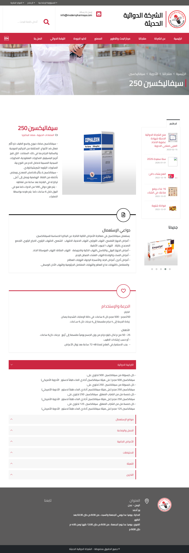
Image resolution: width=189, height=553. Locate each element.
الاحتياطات (128, 452)
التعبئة (130, 463)
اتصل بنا (38, 38)
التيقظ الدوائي (57, 38)
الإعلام (30, 3)
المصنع (98, 38)
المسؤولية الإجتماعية (47, 3)
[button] (170, 269)
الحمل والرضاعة (125, 430)
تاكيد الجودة (79, 38)
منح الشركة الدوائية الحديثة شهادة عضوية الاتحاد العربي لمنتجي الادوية (161, 140)
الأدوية (153, 74)
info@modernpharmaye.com (76, 15)
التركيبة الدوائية (126, 364)
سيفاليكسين (137, 74)
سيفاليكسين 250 (38, 128)
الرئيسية (178, 38)
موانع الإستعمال (125, 419)
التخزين (130, 474)
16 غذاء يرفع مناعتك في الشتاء (156, 190)
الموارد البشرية (16, 3)
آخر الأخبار (173, 124)
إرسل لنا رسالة (86, 12)
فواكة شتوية (159, 205)
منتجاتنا (142, 38)
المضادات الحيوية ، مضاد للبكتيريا (38, 135)
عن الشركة (160, 38)
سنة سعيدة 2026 (156, 159)
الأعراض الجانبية (125, 441)
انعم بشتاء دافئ (157, 173)
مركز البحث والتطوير (120, 38)
